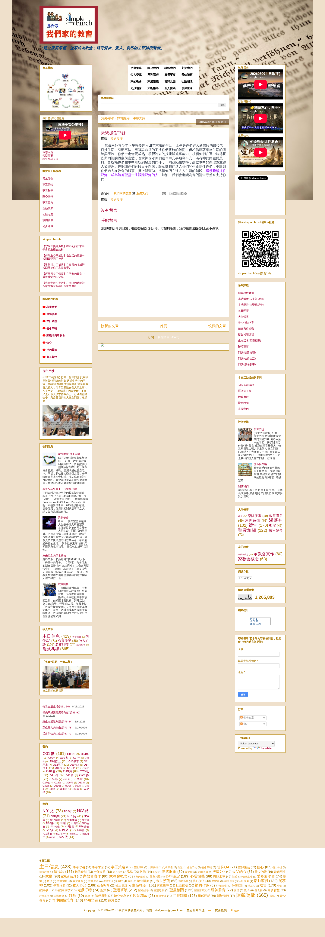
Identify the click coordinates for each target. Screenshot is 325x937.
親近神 (258, 890)
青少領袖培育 (246, 322)
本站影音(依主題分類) (251, 298)
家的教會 (136, 81)
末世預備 (252, 520)
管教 (279, 885)
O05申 (51, 758)
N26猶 (52, 837)
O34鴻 (68, 786)
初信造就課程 (246, 384)
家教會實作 (264, 553)
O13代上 (74, 765)
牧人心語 (79, 885)
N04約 (55, 816)
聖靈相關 (247, 530)
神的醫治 (51, 349)
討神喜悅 (44, 896)
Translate (266, 748)
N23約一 (61, 833)
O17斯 (85, 768)
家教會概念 (248, 559)
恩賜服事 (254, 516)
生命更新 (121, 885)
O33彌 (57, 786)
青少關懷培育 (63, 900)
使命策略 (136, 67)
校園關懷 (48, 220)
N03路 (83, 810)
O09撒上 (55, 761)
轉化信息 (120, 895)
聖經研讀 (120, 890)
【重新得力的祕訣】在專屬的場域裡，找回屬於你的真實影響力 (65, 266)
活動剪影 (243, 396)
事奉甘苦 (98, 867)
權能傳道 (229, 881)
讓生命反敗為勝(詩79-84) (57, 721)
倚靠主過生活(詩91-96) (56, 706)
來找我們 (243, 408)
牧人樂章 (136, 74)
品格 (130, 871)
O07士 (76, 758)
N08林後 (72, 820)
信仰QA (223, 867)
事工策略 (48, 184)
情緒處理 (247, 876)
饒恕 (111, 900)
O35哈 (78, 786)
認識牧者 (81, 645)
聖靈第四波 (200, 890)
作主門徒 (49, 371)
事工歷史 (48, 202)
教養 (130, 881)
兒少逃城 (48, 226)
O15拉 (58, 768)
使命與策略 (260, 464)
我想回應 (48, 152)
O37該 (52, 789)
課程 (72, 896)
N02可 (68, 811)
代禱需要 (48, 155)
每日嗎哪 (243, 310)
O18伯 (50, 771)
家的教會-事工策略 (69, 454)
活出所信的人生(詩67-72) (57, 733)
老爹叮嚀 (117, 138)
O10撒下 (73, 761)
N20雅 (81, 830)
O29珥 (69, 782)
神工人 (251, 885)
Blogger (235, 910)
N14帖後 (55, 826)
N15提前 (69, 826)
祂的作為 (202, 885)
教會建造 (78, 881)
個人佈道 (277, 867)
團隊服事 (169, 872)
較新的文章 (110, 326)
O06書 (64, 757)
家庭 (48, 876)
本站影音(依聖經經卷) (251, 304)
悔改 (234, 876)
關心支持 (48, 196)
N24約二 (74, 834)
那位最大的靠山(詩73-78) (57, 727)
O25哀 (66, 779)
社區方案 (48, 214)
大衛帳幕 (153, 88)
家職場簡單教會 (55, 335)
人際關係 (153, 867)
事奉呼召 (79, 867)
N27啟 (63, 837)
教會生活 (93, 881)
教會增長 (62, 881)
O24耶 (53, 779)
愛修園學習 (266, 876)
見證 (236, 890)
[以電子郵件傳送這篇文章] (171, 193)
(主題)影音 (124, 118)
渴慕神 (275, 520)
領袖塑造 (91, 900)
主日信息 (51, 636)
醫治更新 (243, 346)
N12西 (74, 823)
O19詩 (67, 771)
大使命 (189, 871)
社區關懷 (187, 81)
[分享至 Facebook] (182, 193)
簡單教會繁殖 (246, 292)
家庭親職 (153, 81)
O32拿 (46, 786)
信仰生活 (187, 88)
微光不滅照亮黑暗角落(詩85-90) (61, 712)
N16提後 (84, 826)
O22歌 (70, 775)
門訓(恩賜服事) (247, 364)
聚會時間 (243, 402)
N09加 (85, 820)
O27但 (46, 782)
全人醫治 (170, 88)
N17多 (50, 830)
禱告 (253, 525)
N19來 (64, 830)
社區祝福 (182, 885)
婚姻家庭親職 (246, 328)
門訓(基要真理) (247, 352)
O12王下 (58, 764)
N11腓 (63, 823)
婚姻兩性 (280, 871)
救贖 (49, 881)
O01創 (49, 753)
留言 (246, 723)
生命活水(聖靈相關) (249, 340)
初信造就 (81, 871)
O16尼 (71, 767)
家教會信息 (243, 554)
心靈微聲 (51, 306)
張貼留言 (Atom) (168, 337)
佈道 (180, 867)
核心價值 (199, 881)
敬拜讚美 (51, 314)
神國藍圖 (237, 885)
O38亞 (63, 789)
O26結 (78, 779)
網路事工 (45, 890)
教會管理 (108, 881)
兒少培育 (136, 88)
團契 (155, 872)
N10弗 (50, 823)
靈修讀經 (187, 74)
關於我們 (153, 67)
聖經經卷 (143, 890)
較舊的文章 (217, 326)
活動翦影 (48, 208)
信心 (49, 342)
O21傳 (54, 775)
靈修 (272, 895)
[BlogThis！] (175, 193)
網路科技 (64, 890)
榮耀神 (215, 881)
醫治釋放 (140, 896)
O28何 (58, 782)
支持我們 (187, 67)
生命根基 (139, 885)
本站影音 (183, 881)
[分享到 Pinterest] (185, 193)
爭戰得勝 (59, 885)
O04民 (85, 753)
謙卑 (87, 895)
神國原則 (223, 885)
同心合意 (117, 872)
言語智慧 (273, 890)
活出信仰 (243, 881)
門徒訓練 (180, 896)
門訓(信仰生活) (247, 358)
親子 (246, 890)
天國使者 (202, 871)
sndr (210, 910)
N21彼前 (47, 833)
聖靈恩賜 (159, 890)
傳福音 (59, 872)
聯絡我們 (170, 67)
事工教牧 (51, 356)
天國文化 (219, 871)
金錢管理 (161, 895)
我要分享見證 (50, 158)
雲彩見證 (170, 81)
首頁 (163, 326)
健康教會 (44, 872)
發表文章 (248, 717)
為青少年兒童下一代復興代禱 (60, 488)
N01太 (48, 810)
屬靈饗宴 (170, 74)
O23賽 (84, 775)
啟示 (240, 516)
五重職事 (139, 867)
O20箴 (84, 771)
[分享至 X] (178, 193)
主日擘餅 (51, 321)
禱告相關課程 (246, 334)
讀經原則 (101, 895)
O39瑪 (75, 788)
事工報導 (48, 190)
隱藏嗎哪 (51, 648)
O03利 (71, 753)
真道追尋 (163, 885)
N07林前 (55, 820)
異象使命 (48, 178)
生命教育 (103, 885)
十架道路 (100, 871)
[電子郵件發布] (163, 193)
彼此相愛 (155, 876)
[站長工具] (260, 624)
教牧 (120, 881)
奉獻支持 (139, 118)
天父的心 (239, 872)
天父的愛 (261, 871)
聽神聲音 (275, 531)
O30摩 (81, 782)
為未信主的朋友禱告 (54, 555)
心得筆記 (173, 876)
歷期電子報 (244, 390)
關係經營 (204, 895)
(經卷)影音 (108, 118)
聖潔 (272, 525)
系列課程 (153, 74)
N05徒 (71, 816)
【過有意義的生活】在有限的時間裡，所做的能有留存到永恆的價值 (65, 284)
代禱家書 (76, 637)
